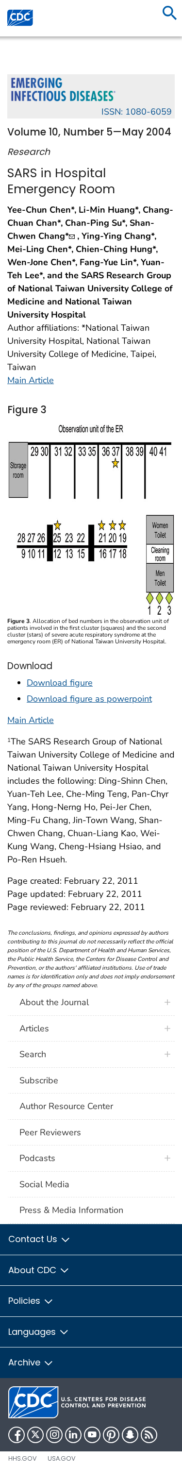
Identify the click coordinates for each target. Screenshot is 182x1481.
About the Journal (54, 1002)
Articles (34, 1028)
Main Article (30, 380)
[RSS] (149, 1435)
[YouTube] (92, 1435)
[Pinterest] (111, 1435)
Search (32, 1054)
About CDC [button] (33, 1270)
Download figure (60, 683)
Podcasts (37, 1158)
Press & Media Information (71, 1210)
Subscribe (38, 1080)
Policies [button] (25, 1301)
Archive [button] (25, 1362)
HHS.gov (22, 1458)
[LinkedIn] (73, 1435)
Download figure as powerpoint (89, 699)
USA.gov (62, 1458)
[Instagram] (54, 1435)
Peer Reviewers (50, 1132)
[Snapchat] (130, 1435)
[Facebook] (16, 1435)
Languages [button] (33, 1332)
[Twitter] (35, 1435)
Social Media (44, 1184)
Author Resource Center (66, 1106)
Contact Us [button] (34, 1239)
